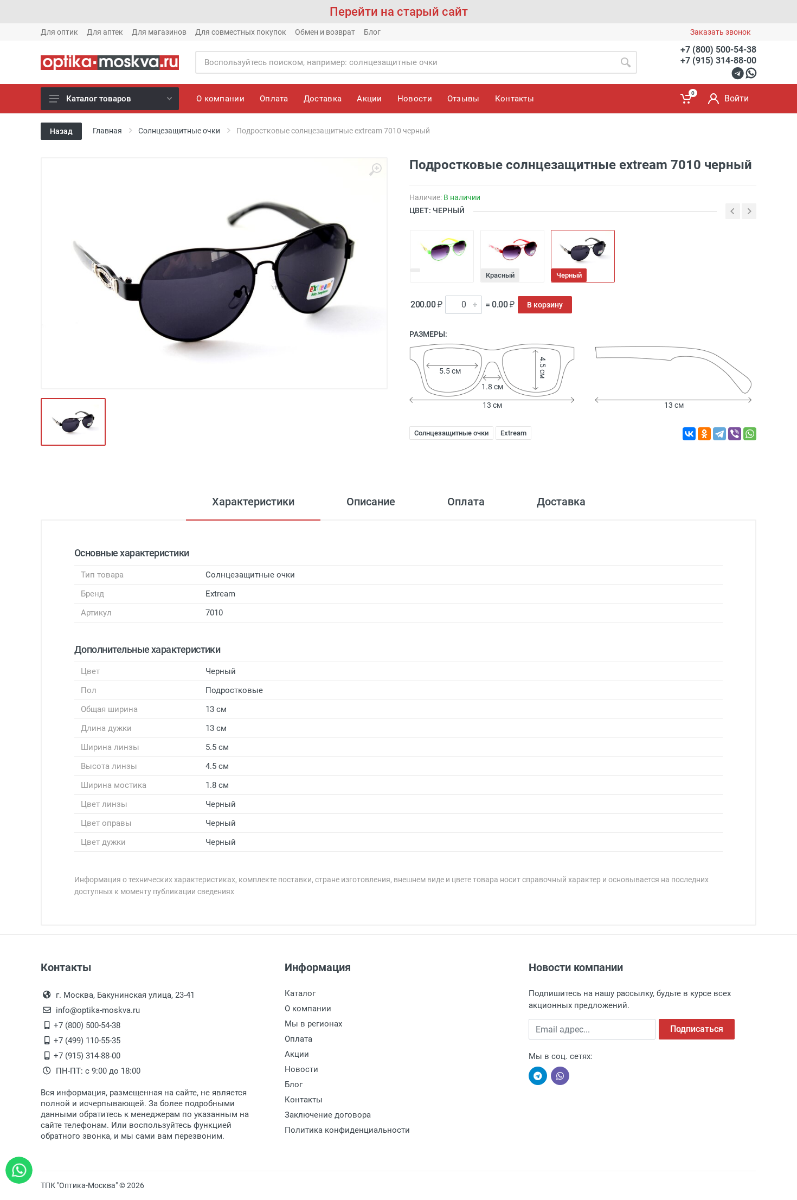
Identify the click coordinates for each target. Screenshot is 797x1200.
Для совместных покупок (240, 32)
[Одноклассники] (704, 433)
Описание (370, 501)
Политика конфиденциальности (347, 1130)
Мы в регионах (313, 1024)
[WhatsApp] (749, 433)
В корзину (545, 304)
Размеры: (428, 334)
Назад (61, 131)
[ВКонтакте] (689, 433)
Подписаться (696, 1029)
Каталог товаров (98, 99)
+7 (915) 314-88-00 (718, 60)
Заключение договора (328, 1115)
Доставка (561, 501)
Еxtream (513, 433)
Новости (301, 1069)
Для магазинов (159, 32)
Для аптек (105, 32)
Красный (500, 275)
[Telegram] (719, 433)
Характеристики (253, 501)
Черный (569, 275)
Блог (372, 32)
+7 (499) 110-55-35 (87, 1040)
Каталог (300, 993)
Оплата (466, 501)
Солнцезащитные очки (451, 433)
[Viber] (734, 433)
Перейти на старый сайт (399, 11)
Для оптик (59, 32)
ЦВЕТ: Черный (437, 210)
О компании (308, 1008)
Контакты (304, 1100)
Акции (297, 1054)
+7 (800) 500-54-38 (718, 49)
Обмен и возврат (325, 32)
